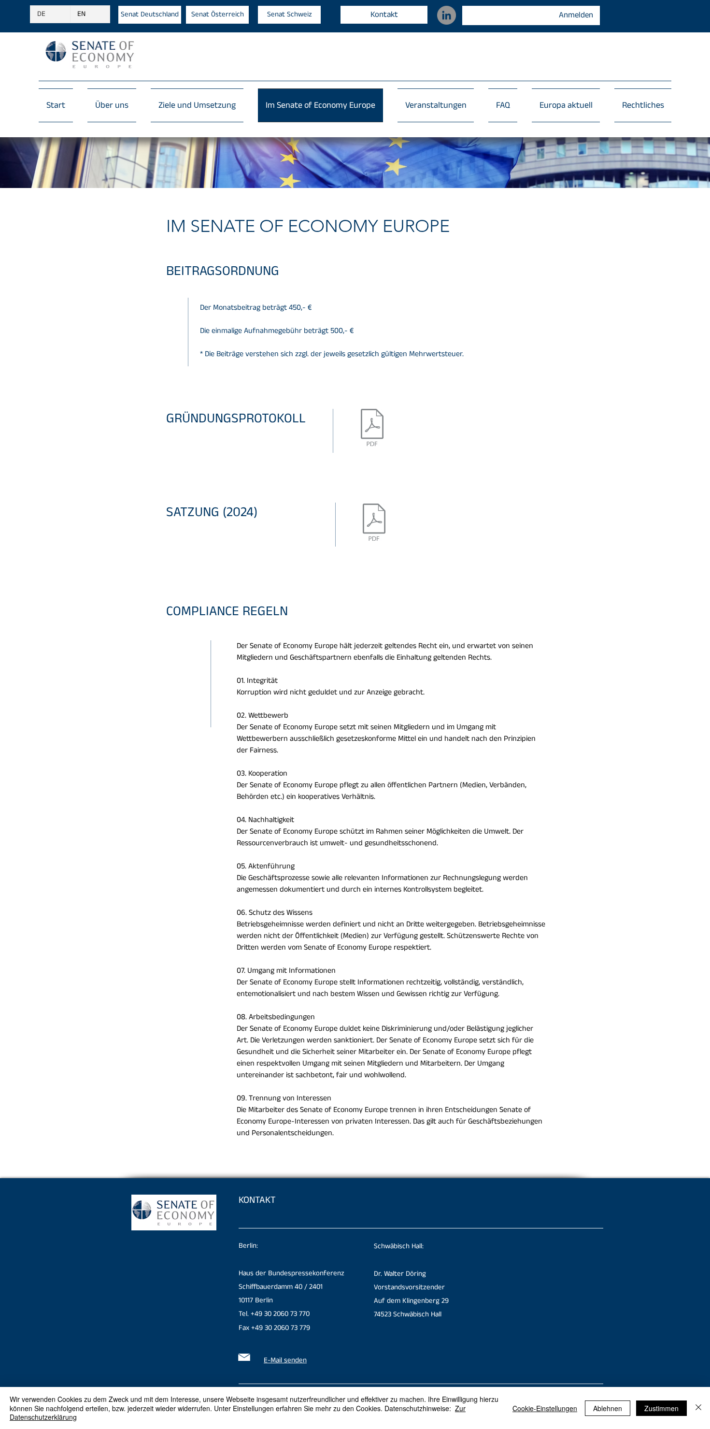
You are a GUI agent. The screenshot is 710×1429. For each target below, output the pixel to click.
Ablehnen (607, 1408)
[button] (639, 105)
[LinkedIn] (446, 15)
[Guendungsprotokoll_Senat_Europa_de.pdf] (372, 428)
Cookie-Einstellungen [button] (544, 1408)
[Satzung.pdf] (374, 523)
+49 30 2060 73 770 (280, 1314)
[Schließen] (698, 1408)
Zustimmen (661, 1408)
